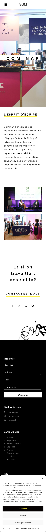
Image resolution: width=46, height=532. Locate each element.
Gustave (11, 459)
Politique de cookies (11, 528)
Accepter (23, 509)
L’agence (11, 447)
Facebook (13, 412)
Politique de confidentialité (31, 528)
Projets (10, 450)
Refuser (23, 515)
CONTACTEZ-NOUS (23, 293)
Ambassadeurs (14, 443)
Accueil (10, 437)
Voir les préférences (23, 522)
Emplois (11, 456)
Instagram (13, 416)
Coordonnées (13, 453)
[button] (42, 478)
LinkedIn (12, 420)
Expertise (11, 440)
